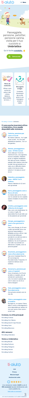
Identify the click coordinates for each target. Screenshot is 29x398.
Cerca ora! (16, 56)
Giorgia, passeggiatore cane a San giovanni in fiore (16, 223)
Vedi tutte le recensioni (14, 391)
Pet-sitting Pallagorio (8, 347)
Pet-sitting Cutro (7, 325)
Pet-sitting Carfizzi (7, 352)
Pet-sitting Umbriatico (8, 335)
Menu (24, 2)
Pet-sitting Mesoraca (8, 328)
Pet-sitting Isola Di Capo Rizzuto (11, 323)
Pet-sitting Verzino (7, 349)
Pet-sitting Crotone (7, 317)
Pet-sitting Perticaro (8, 344)
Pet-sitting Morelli (7, 341)
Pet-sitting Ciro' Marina (9, 320)
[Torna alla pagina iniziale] (8, 2)
